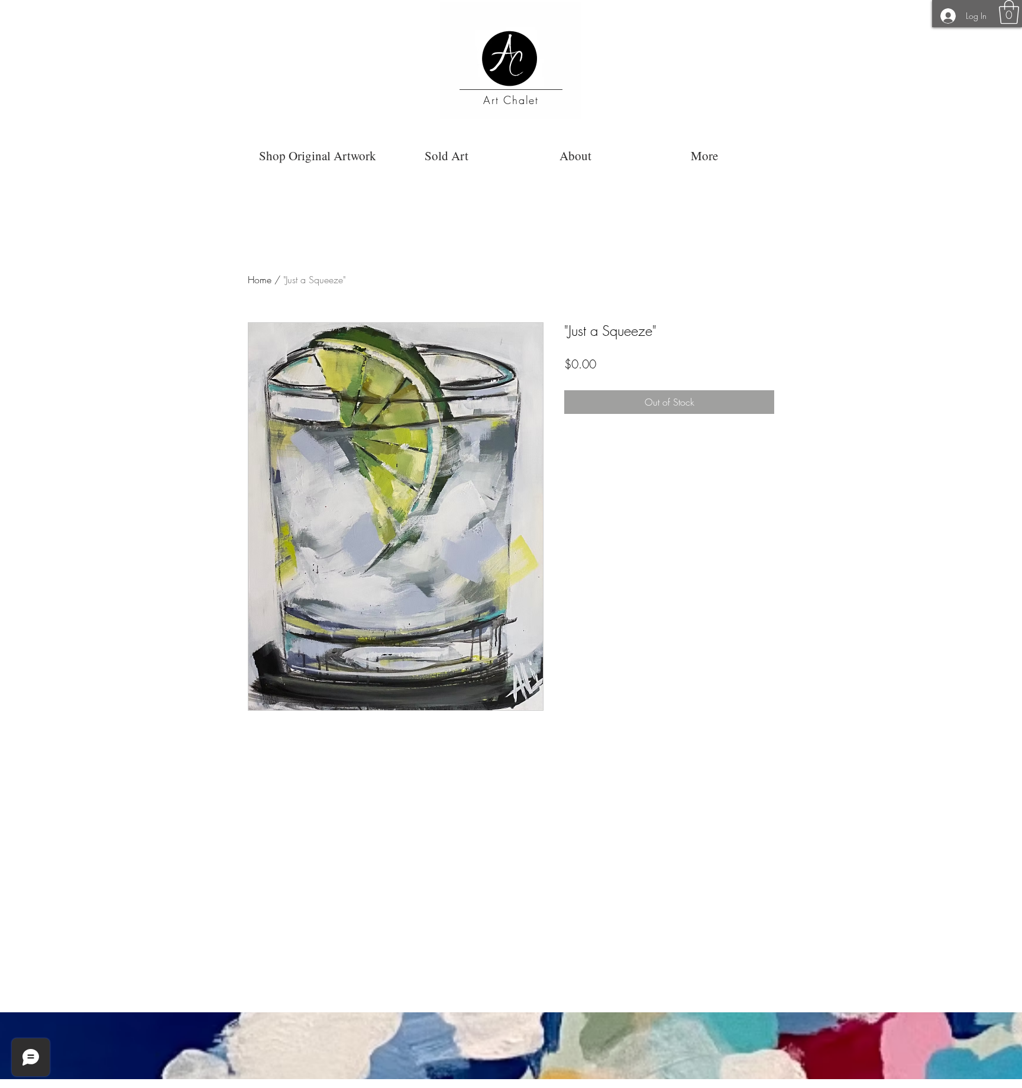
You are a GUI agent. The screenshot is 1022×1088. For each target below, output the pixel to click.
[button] (1009, 12)
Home (259, 279)
